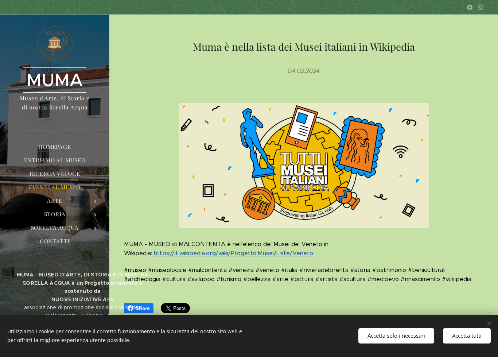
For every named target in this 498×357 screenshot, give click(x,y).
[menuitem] (54, 147)
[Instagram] (480, 7)
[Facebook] (469, 7)
